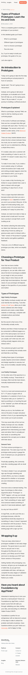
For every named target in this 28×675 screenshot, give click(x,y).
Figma (12, 305)
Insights (9, 2)
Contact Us (18, 650)
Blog (2, 663)
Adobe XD (4, 305)
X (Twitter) (18, 653)
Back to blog (6, 9)
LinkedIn (18, 655)
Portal (15, 2)
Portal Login (4, 650)
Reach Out (23, 2)
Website (18, 664)
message (4, 628)
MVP (11, 199)
